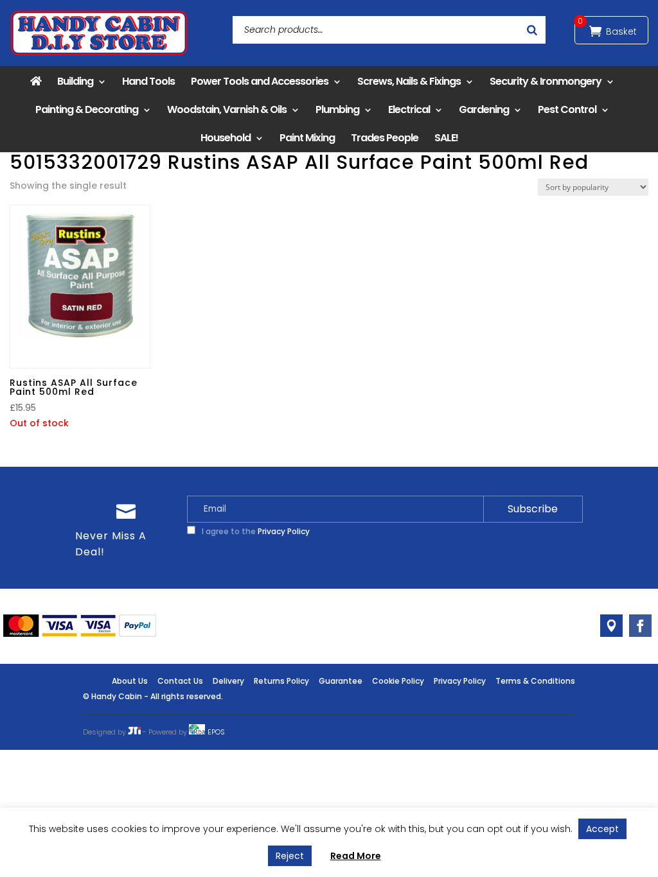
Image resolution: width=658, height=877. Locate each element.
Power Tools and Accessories (259, 81)
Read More (355, 855)
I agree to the (255, 531)
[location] (611, 625)
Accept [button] (602, 828)
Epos (216, 732)
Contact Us (180, 680)
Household (225, 137)
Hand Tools (148, 81)
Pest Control (567, 109)
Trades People (384, 137)
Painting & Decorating (86, 109)
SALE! (446, 137)
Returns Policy (281, 680)
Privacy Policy (284, 531)
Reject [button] (290, 855)
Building (75, 81)
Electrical (409, 109)
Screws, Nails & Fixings (409, 81)
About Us (130, 680)
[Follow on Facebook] (640, 625)
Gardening (484, 109)
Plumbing (337, 109)
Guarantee (340, 680)
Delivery (228, 680)
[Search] (532, 30)
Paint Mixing (307, 137)
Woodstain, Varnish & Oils (227, 109)
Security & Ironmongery (545, 81)
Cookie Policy (398, 680)
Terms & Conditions (535, 680)
